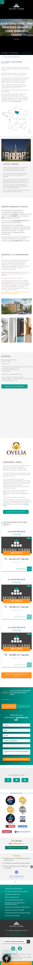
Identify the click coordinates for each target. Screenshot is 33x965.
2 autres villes (16, 101)
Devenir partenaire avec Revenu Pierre (17, 912)
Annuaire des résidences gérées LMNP (17, 907)
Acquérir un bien (24, 706)
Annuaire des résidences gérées (19, 53)
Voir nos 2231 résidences (11, 57)
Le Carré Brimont (26, 53)
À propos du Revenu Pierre (13, 888)
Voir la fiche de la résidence (14, 386)
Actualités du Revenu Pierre (14, 900)
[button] (1, 866)
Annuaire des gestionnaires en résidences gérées (15, 903)
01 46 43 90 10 (17, 932)
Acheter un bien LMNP (12, 897)
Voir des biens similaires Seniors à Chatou (16, 675)
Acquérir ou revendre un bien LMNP (17, 963)
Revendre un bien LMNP (12, 894)
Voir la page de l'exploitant (15, 511)
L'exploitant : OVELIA (12, 462)
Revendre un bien (9, 706)
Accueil (5, 53)
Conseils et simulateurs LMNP (14, 910)
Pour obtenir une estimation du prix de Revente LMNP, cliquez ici (14, 292)
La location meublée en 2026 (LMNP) (16, 891)
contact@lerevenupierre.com (17, 934)
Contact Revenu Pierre (12, 915)
